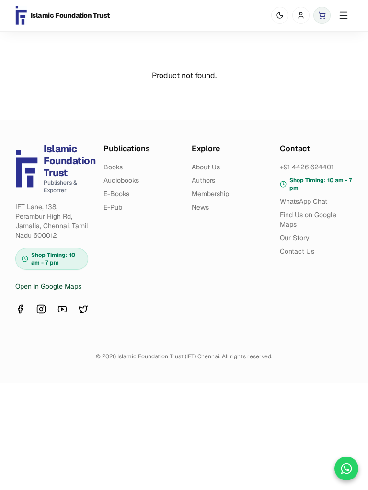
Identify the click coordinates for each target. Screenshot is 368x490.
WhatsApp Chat (303, 201)
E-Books (116, 193)
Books (113, 167)
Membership (210, 193)
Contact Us (297, 251)
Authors (203, 180)
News (200, 207)
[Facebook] (20, 309)
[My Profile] (301, 15)
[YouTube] (62, 309)
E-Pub (113, 207)
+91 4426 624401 (307, 167)
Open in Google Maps (48, 286)
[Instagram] (41, 309)
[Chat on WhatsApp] (346, 468)
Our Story (295, 238)
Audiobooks (121, 180)
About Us (206, 167)
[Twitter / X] (83, 309)
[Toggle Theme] (279, 15)
